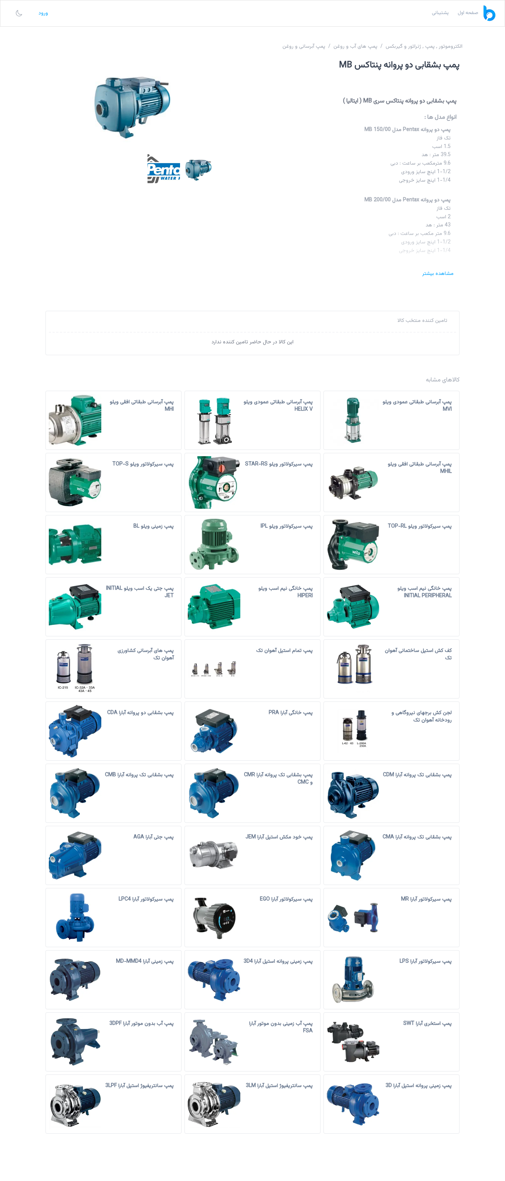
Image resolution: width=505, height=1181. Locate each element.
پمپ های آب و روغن (355, 47)
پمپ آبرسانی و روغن (303, 47)
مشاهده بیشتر (438, 274)
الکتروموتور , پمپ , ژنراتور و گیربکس (424, 47)
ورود (43, 13)
